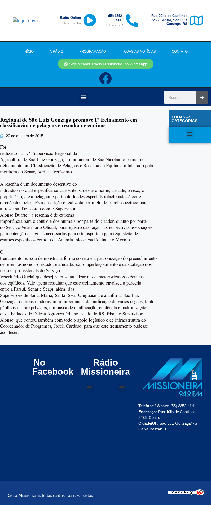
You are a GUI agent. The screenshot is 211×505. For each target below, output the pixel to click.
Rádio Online (70, 18)
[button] (83, 97)
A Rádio (56, 52)
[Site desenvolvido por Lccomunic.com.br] (186, 494)
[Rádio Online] (89, 20)
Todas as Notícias (139, 52)
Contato (180, 52)
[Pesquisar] (202, 97)
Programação (92, 52)
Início (28, 52)
